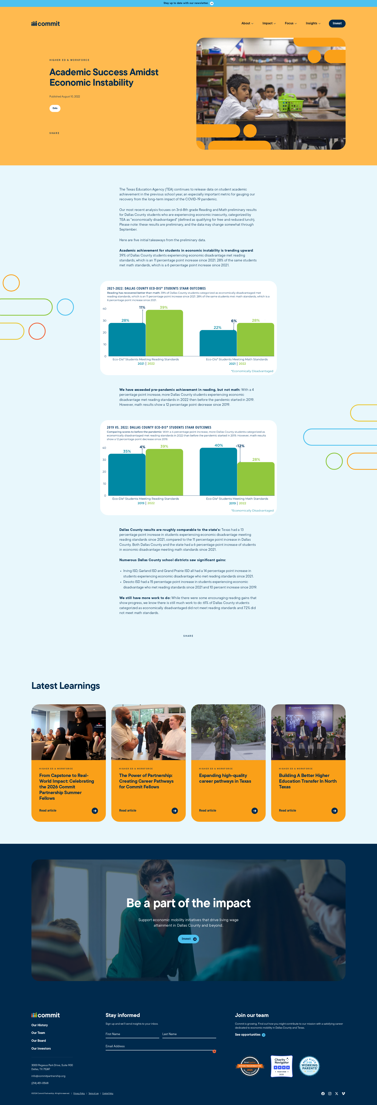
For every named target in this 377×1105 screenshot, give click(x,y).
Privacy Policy (79, 1094)
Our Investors (41, 1048)
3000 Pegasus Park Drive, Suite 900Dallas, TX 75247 (52, 1067)
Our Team (38, 1033)
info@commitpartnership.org (48, 1076)
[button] (247, 23)
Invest (337, 23)
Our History (39, 1025)
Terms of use (94, 1094)
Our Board (38, 1041)
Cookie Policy (107, 1094)
